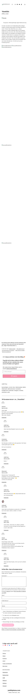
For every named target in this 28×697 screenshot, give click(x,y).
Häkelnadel (4, 388)
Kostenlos (5, 658)
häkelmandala (18, 387)
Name (3, 595)
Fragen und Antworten (7, 663)
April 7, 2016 (4, 506)
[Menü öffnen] (12, 4)
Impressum (5, 672)
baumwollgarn (5, 387)
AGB (4, 677)
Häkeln (4, 655)
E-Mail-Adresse (5, 600)
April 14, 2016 (4, 408)
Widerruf (5, 680)
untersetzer (4, 392)
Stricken (4, 653)
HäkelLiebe (12, 348)
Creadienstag (20, 348)
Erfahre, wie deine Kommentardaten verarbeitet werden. (13, 629)
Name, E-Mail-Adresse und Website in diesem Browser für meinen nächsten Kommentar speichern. (14, 612)
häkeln (24, 387)
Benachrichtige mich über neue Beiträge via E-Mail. (13, 621)
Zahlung (4, 683)
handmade (11, 390)
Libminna (3, 406)
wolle (8, 392)
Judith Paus (6, 425)
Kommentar (4, 575)
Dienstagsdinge (6, 351)
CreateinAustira (19, 350)
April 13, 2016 (4, 440)
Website (3, 606)
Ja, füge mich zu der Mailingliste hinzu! (11, 615)
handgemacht (5, 390)
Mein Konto (5, 666)
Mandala (5, 12)
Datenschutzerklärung (12, 368)
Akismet (8, 591)
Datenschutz (5, 675)
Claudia (3, 537)
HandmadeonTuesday (8, 350)
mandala (21, 390)
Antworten (4, 417)
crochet (10, 387)
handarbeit (18, 388)
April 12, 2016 (4, 472)
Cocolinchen (4, 439)
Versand (4, 685)
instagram (16, 390)
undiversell (4, 505)
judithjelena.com (14, 690)
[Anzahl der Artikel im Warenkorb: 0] (25, 4)
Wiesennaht (4, 471)
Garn (14, 387)
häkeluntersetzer (11, 388)
